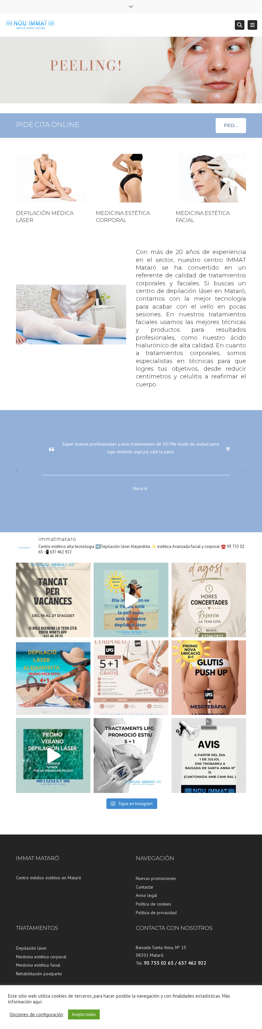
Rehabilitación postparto (39, 974)
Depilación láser (31, 948)
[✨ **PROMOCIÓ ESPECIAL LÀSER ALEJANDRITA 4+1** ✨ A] (131, 600)
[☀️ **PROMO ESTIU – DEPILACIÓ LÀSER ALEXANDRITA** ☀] (53, 677)
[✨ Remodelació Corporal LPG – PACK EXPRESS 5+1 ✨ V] (131, 677)
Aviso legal (146, 895)
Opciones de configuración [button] (36, 1014)
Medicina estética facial (38, 965)
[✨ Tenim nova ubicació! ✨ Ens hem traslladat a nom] (209, 755)
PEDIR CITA (235, 125)
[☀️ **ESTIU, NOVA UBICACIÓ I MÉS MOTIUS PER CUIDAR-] (131, 755)
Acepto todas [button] (84, 1014)
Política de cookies (153, 904)
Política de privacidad (156, 912)
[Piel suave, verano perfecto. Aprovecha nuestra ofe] (53, 755)
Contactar (145, 887)
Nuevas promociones (156, 878)
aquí (37, 1002)
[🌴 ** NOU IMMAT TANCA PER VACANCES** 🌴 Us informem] (53, 600)
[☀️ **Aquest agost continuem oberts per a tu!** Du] (209, 600)
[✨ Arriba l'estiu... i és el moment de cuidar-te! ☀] (209, 677)
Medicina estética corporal (41, 957)
